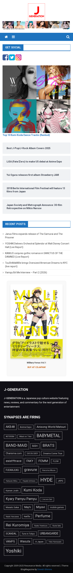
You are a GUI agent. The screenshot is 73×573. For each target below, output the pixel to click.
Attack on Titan (25, 436)
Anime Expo (26, 427)
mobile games (57, 507)
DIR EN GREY (32, 453)
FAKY (29, 461)
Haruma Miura (48, 470)
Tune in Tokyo (28, 534)
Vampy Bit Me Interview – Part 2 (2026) (26, 272)
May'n (27, 507)
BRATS (48, 445)
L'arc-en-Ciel (47, 499)
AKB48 (10, 426)
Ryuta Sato (56, 526)
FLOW (56, 461)
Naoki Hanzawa (12, 517)
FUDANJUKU (12, 470)
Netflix (27, 516)
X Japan (39, 541)
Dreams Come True (52, 453)
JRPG (60, 481)
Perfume (42, 516)
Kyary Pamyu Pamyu (21, 499)
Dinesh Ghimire (44, 569)
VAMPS (10, 541)
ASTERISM (10, 436)
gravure (30, 469)
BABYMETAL (48, 435)
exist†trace (13, 461)
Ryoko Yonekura (40, 526)
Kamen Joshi (12, 490)
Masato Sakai (12, 507)
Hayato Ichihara (29, 481)
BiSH (35, 445)
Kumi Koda (33, 490)
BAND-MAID (16, 445)
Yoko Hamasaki (55, 542)
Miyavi (40, 507)
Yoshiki (13, 551)
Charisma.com (14, 453)
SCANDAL (11, 533)
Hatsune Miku (11, 481)
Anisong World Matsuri (51, 426)
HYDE (46, 480)
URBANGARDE (49, 533)
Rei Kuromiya (17, 525)
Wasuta (25, 541)
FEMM (43, 461)
